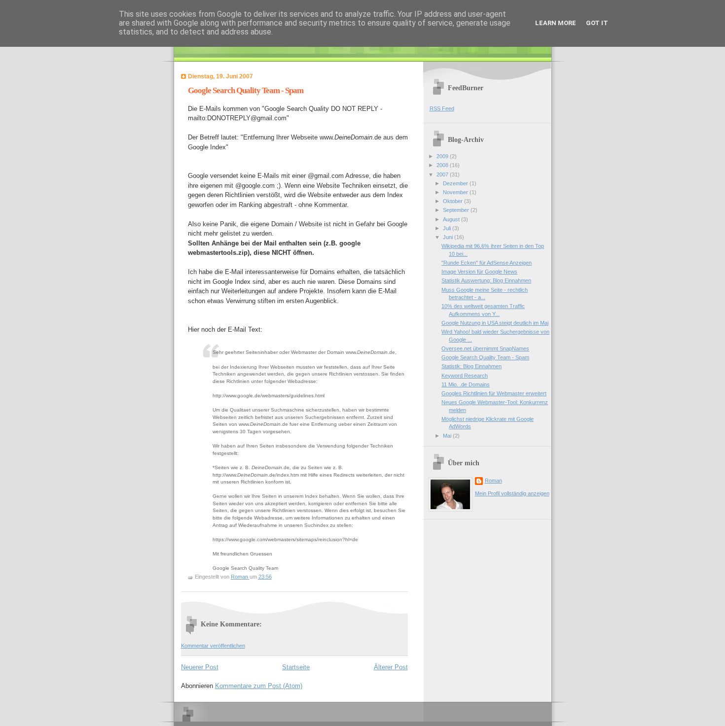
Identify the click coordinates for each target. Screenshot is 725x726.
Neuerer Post (199, 667)
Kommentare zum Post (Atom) (258, 686)
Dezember (456, 183)
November (456, 192)
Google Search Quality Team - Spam (485, 357)
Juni (448, 237)
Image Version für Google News (479, 272)
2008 (443, 165)
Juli (447, 228)
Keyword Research (464, 376)
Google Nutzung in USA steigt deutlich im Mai (494, 323)
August (452, 219)
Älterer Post (391, 667)
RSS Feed (442, 108)
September (457, 210)
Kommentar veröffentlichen (213, 646)
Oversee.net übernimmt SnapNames (485, 348)
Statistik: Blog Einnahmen (471, 366)
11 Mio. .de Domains (465, 384)
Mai (448, 436)
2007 (443, 174)
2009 (443, 156)
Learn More (555, 23)
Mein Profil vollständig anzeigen (512, 493)
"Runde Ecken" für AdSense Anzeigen (486, 263)
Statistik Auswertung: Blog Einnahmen (486, 280)
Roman (493, 481)
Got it (597, 23)
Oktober (453, 201)
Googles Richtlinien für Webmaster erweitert (493, 393)
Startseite (296, 667)
